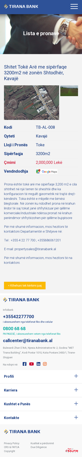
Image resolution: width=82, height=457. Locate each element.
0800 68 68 (14, 328)
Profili (9, 376)
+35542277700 (18, 316)
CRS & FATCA (11, 447)
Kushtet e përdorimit (42, 443)
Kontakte (11, 418)
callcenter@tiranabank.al (27, 340)
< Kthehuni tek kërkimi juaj (25, 285)
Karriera (10, 390)
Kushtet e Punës (17, 404)
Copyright (9, 451)
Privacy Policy (11, 443)
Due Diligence (39, 447)
